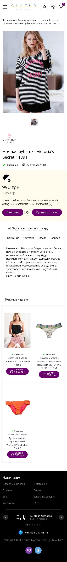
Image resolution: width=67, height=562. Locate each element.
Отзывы (7, 490)
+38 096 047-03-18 (36, 532)
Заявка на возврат (44, 496)
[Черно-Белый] (6, 178)
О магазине (40, 483)
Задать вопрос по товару (30, 228)
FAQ (36, 503)
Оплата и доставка (14, 483)
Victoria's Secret (17, 357)
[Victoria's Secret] (9, 146)
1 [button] (27, 525)
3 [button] (32, 525)
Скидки (38, 490)
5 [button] (37, 525)
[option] (33, 517)
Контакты (8, 503)
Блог (5, 496)
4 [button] (34, 525)
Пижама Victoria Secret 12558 (17, 363)
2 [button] (29, 525)
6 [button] (40, 525)
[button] (34, 122)
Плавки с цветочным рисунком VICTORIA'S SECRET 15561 (49, 365)
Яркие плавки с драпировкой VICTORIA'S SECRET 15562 (17, 443)
